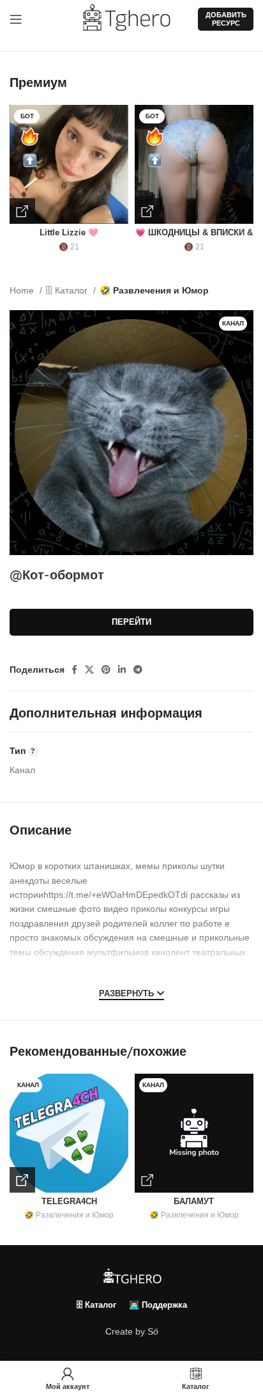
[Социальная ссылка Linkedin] (122, 669)
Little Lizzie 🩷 (69, 232)
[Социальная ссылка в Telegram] (138, 669)
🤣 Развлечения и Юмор (154, 290)
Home (23, 290)
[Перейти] (22, 211)
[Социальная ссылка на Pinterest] (106, 669)
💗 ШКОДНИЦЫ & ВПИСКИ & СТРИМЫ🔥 (194, 237)
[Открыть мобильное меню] (16, 19)
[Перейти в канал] (22, 1180)
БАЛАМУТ (194, 1201)
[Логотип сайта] (132, 18)
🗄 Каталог (68, 290)
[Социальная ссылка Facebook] (74, 669)
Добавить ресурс (226, 19)
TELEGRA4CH (69, 1201)
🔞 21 (69, 246)
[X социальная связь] (89, 669)
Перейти (131, 622)
